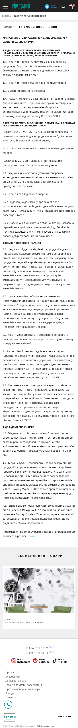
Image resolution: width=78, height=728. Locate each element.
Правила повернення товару (22, 689)
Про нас (32, 536)
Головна (6, 15)
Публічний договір (45, 726)
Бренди (9, 693)
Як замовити (12, 676)
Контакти (10, 697)
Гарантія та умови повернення (30, 15)
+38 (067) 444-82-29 (36, 648)
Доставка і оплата (15, 680)
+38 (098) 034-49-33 (36, 653)
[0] (71, 6)
